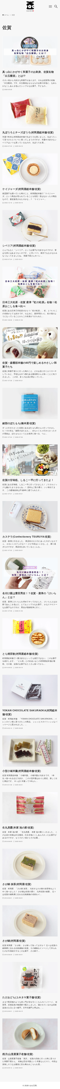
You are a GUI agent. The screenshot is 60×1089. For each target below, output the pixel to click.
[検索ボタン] (56, 6)
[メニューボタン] (50, 6)
